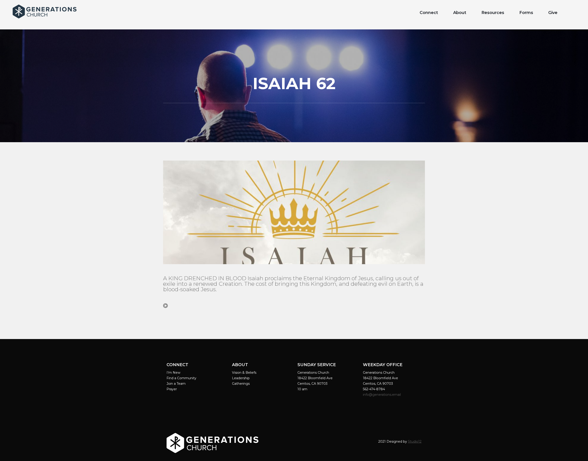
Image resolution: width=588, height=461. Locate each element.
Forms (526, 12)
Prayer (172, 389)
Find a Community (181, 378)
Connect (429, 12)
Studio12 (414, 441)
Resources (492, 12)
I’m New (173, 372)
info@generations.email (382, 395)
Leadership (241, 378)
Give (552, 12)
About (459, 12)
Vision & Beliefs (244, 372)
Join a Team (176, 384)
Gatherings (241, 384)
